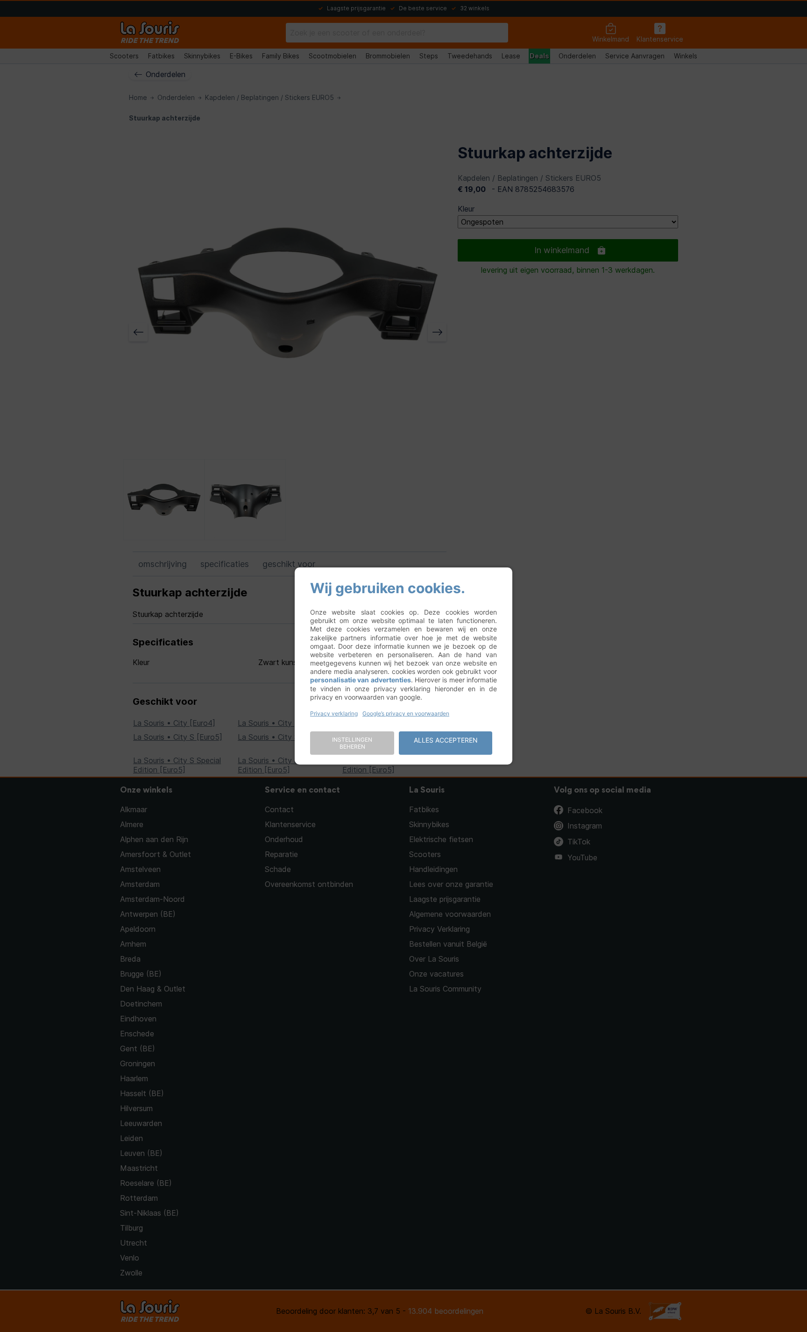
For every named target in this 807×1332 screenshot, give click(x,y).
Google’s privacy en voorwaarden (405, 713)
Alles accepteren (446, 740)
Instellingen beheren (352, 743)
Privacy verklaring (334, 713)
